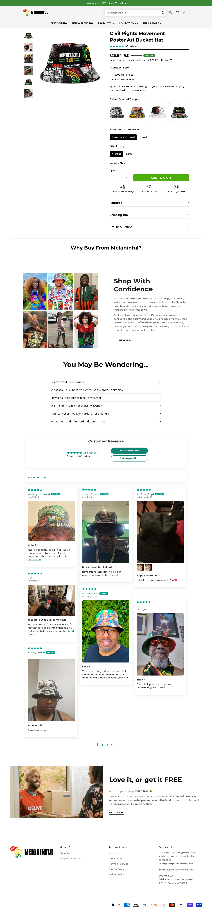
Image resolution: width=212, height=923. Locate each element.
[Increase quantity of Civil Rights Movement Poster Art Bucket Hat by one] (126, 177)
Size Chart (120, 163)
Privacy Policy (116, 869)
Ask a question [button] (129, 458)
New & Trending (82, 23)
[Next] (202, 3)
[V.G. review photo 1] (51, 600)
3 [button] (107, 744)
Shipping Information (71, 858)
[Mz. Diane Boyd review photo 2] (140, 568)
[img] (35, 489)
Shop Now (125, 340)
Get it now (116, 812)
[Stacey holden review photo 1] (51, 690)
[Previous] (9, 3)
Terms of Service (119, 863)
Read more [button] (34, 559)
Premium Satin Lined (124, 138)
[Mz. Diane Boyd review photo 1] (160, 532)
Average (117, 154)
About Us (65, 853)
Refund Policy (116, 874)
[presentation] (112, 112)
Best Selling (59, 23)
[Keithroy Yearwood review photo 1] (51, 521)
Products (104, 23)
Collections (127, 23)
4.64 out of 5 (90, 453)
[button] (117, 46)
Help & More (151, 23)
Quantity (115, 170)
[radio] (137, 112)
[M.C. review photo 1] (160, 644)
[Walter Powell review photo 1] (105, 631)
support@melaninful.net (180, 869)
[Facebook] (113, 904)
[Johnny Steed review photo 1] (105, 532)
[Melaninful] (35, 12)
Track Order (115, 858)
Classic (145, 138)
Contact (114, 853)
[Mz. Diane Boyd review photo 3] (148, 568)
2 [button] (102, 744)
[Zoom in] (95, 36)
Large (130, 154)
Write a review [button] (129, 450)
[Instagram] (119, 904)
